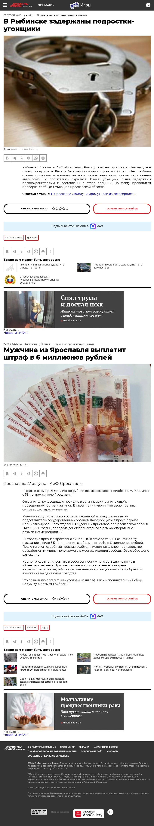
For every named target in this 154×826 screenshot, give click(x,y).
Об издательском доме (42, 747)
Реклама (84, 747)
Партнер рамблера (60, 812)
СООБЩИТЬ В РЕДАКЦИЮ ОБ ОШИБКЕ (48, 756)
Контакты (112, 751)
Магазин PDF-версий (106, 747)
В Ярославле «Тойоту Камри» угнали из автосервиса (92, 194)
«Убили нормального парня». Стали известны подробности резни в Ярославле (120, 668)
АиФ (25, 464)
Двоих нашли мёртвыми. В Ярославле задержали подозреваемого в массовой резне (43, 681)
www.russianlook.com (23, 149)
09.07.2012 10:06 (12, 15)
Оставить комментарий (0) (122, 209)
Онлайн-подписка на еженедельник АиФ (52, 751)
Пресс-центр (67, 747)
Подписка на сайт (91, 751)
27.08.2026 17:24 (13, 344)
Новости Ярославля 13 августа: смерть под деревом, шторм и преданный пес (119, 656)
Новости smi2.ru (16, 333)
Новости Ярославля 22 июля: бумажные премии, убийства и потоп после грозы (43, 668)
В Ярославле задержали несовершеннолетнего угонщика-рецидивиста (40, 279)
